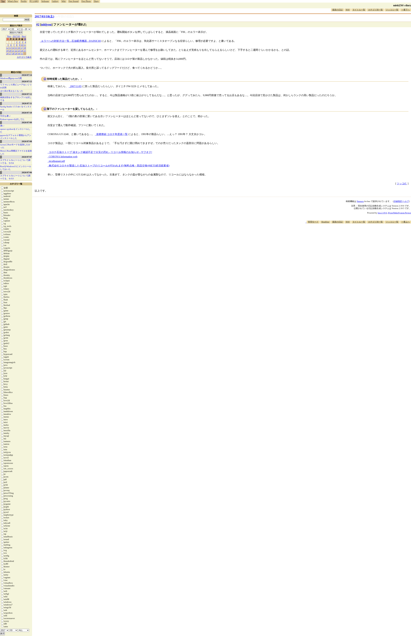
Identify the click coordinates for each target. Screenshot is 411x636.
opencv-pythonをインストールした (15, 130)
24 (22, 51)
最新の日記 (337, 9)
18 (25, 48)
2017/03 (16, 36)
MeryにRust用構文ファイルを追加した (16, 152)
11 (25, 45)
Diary (96, 1)
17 (22, 48)
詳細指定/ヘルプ (401, 201)
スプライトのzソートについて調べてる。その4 (15, 161)
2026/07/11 (27, 103)
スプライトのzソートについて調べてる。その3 (15, 177)
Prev (9, 36)
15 (16, 48)
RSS (348, 9)
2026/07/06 (27, 172)
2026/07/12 (27, 94)
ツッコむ (402, 183)
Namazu (360, 201)
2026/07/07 (27, 157)
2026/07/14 (27, 75)
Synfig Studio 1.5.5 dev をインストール (16, 108)
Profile (24, 1)
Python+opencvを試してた (12, 119)
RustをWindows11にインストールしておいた (15, 167)
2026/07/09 (27, 122)
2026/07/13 (27, 81)
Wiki (63, 1)
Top (3, 1)
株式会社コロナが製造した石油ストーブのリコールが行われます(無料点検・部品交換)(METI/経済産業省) (109, 165)
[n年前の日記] (64, 16)
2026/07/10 (27, 113)
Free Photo (86, 1)
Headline (325, 222)
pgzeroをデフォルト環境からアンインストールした (15, 136)
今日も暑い (5, 116)
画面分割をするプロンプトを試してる (15, 98)
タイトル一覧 (359, 9)
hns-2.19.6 (382, 213)
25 (25, 51)
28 (13, 53)
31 (22, 53)
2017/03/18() (44, 16)
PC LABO (34, 1)
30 (19, 53)
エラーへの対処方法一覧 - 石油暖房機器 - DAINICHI (71, 41)
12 (7, 48)
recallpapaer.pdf (57, 161)
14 (13, 48)
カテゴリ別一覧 (375, 9)
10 (22, 45)
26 (7, 53)
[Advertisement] (352, 233)
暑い (2, 125)
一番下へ (405, 9)
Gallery (55, 1)
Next (24, 36)
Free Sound (74, 1)
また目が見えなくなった (11, 91)
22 (16, 51)
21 (13, 51)
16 (19, 48)
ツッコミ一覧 (392, 9)
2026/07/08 (27, 141)
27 (10, 53)
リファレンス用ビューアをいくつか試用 (15, 86)
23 (19, 51)
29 (16, 53)
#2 (37, 24)
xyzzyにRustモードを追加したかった (15, 146)
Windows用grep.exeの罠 (11, 78)
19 (7, 51)
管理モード (313, 222)
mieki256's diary (402, 5)
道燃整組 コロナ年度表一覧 (112, 134)
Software (45, 1)
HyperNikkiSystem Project (399, 213)
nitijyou (46, 24)
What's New (13, 1)
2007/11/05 (76, 86)
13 (10, 48)
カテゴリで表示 (24, 57)
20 (10, 51)
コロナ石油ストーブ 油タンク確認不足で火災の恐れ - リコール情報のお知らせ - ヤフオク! (100, 152)
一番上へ (405, 222)
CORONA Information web (63, 156)
